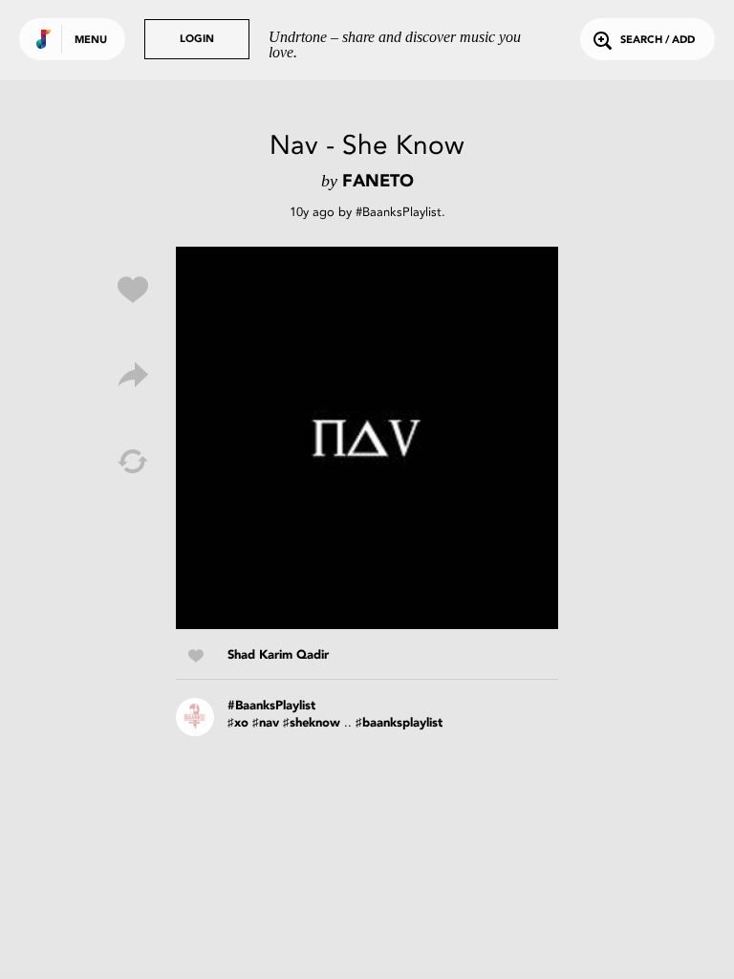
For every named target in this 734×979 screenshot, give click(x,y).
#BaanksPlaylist (399, 212)
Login (197, 39)
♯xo (237, 723)
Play (367, 438)
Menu (91, 40)
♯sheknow (311, 723)
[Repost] (133, 462)
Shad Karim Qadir (278, 655)
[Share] (133, 376)
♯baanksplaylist (399, 723)
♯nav (265, 723)
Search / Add (657, 40)
